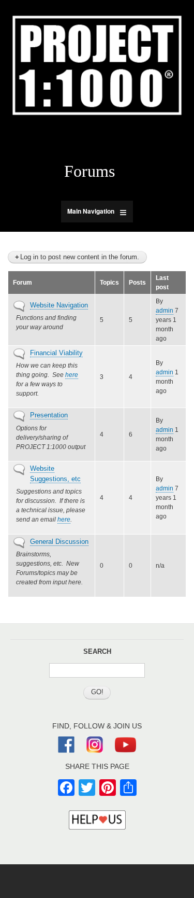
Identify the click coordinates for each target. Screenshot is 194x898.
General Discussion (59, 541)
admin (164, 310)
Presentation (49, 415)
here (71, 374)
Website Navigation (59, 305)
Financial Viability (56, 353)
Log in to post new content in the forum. (79, 257)
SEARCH (97, 651)
